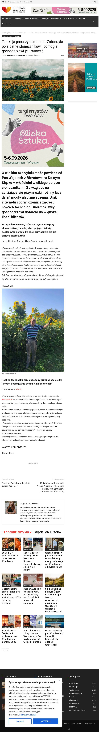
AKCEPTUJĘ (45, 721)
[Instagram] (95, 1)
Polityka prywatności (27, 715)
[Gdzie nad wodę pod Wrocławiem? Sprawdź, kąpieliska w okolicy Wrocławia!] (54, 621)
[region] (33, 702)
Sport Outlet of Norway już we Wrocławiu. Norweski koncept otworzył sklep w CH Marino (32, 561)
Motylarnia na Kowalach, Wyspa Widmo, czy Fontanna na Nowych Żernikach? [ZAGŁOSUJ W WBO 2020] (50, 487)
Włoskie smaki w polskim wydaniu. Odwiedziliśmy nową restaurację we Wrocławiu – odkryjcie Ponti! (54, 559)
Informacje (17, 36)
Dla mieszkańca (20, 32)
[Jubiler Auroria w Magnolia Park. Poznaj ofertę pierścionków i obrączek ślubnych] (32, 580)
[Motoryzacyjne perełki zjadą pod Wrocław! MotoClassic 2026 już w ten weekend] (11, 580)
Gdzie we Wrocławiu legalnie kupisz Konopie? (16, 484)
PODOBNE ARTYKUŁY (17, 532)
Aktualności (28, 549)
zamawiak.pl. (7, 399)
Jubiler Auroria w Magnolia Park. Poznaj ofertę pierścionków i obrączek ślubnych (32, 595)
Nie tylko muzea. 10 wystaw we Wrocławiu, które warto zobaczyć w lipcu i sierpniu (32, 636)
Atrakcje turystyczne (52, 585)
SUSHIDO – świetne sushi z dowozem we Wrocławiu (10, 557)
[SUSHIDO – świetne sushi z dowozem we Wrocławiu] (11, 544)
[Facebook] (92, 1)
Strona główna (7, 32)
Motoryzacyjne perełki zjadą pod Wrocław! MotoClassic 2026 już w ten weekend (11, 595)
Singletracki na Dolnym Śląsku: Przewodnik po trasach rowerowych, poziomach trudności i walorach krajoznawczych (53, 600)
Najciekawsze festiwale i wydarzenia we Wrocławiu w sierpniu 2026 (9, 636)
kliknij (18, 389)
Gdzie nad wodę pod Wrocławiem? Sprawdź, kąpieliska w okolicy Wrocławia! (54, 637)
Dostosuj (20, 721)
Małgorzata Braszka (16, 55)
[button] (94, 21)
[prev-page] (3, 650)
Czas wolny (6, 627)
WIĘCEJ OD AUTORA (48, 532)
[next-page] (7, 650)
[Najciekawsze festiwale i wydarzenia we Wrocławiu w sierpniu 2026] (11, 621)
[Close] (59, 680)
